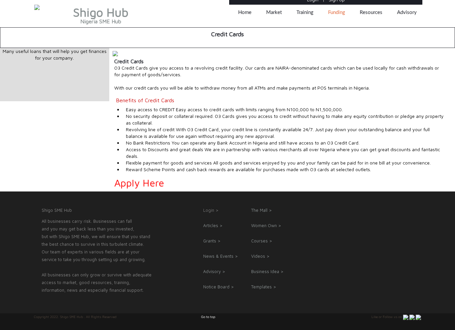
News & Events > (220, 256)
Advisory (407, 12)
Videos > (260, 256)
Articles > (213, 225)
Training (304, 12)
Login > (211, 210)
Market (274, 12)
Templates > (263, 286)
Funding (336, 12)
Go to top (208, 317)
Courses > (261, 240)
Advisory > (214, 271)
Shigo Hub (101, 16)
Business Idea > (267, 271)
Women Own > (266, 225)
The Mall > (261, 210)
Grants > (212, 240)
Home (244, 12)
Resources (371, 12)
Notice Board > (218, 286)
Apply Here (139, 182)
